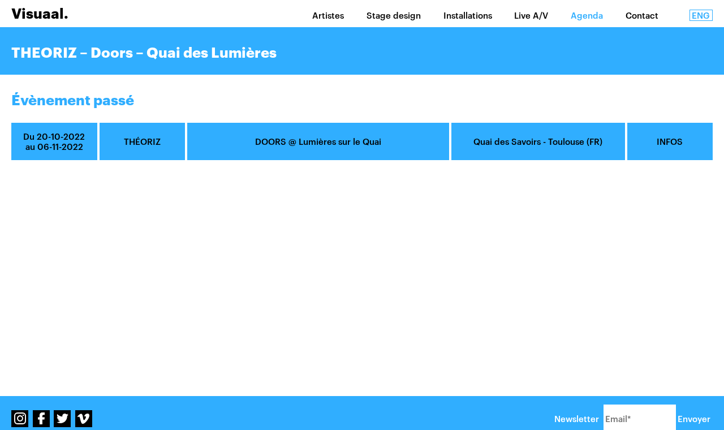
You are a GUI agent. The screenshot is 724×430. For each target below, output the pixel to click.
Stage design (394, 15)
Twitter (62, 418)
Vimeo (83, 418)
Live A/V (531, 15)
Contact (642, 15)
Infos (670, 141)
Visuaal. (39, 13)
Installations (467, 15)
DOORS (270, 141)
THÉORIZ (142, 141)
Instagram (19, 418)
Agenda (587, 15)
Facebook (41, 418)
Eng (701, 15)
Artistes (328, 15)
